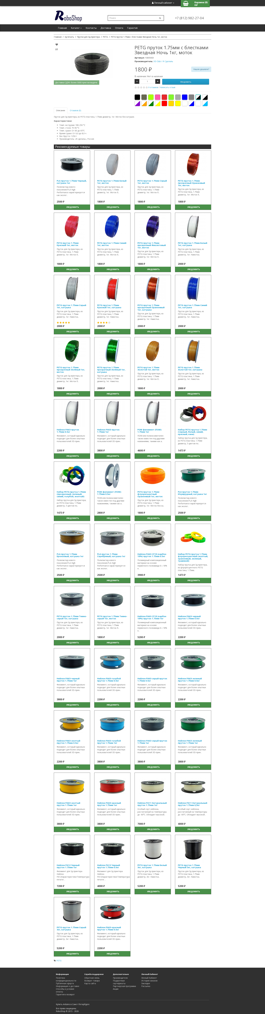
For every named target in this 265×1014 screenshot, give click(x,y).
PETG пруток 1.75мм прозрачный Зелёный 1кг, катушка (111, 369)
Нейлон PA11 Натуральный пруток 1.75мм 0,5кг (192, 804)
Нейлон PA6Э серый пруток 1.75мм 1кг (152, 741)
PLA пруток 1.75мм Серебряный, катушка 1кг (111, 555)
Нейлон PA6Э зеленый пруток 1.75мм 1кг (190, 741)
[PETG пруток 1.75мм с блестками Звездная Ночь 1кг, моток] (92, 63)
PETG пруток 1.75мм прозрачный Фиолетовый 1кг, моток (151, 245)
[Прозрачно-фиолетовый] (137, 103)
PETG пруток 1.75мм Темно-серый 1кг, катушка (72, 617)
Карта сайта (90, 983)
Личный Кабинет (149, 978)
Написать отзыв (167, 87)
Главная (62, 27)
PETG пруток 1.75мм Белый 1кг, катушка (192, 244)
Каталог (75, 27)
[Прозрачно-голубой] (205, 103)
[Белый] (184, 103)
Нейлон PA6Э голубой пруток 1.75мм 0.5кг (109, 679)
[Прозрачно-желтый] (157, 103)
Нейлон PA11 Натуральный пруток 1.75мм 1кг (152, 804)
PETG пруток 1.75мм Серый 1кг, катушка (71, 306)
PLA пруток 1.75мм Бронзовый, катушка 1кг (70, 555)
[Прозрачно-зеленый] (151, 103)
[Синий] (184, 97)
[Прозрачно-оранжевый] (144, 103)
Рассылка (145, 986)
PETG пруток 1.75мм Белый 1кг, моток (111, 181)
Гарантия (132, 27)
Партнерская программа (124, 986)
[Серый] (191, 97)
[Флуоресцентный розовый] (157, 97)
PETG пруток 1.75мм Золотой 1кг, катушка (190, 368)
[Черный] (137, 97)
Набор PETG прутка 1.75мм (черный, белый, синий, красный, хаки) (192, 432)
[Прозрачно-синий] (191, 103)
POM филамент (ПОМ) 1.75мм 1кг (149, 430)
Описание (60, 110)
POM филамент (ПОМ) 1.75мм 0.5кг (109, 493)
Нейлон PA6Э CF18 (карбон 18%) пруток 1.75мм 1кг (151, 617)
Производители (120, 978)
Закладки (145, 983)
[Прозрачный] (198, 103)
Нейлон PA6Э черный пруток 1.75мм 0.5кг (189, 617)
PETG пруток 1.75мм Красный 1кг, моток (68, 244)
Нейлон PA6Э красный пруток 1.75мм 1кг (109, 804)
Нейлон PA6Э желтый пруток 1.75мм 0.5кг (68, 741)
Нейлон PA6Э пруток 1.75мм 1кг (108, 430)
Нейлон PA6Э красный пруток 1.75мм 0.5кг (109, 928)
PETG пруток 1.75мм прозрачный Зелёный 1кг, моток (71, 369)
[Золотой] (171, 103)
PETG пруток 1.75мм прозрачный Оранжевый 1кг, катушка (151, 307)
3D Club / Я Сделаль (163, 61)
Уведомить (185, 81)
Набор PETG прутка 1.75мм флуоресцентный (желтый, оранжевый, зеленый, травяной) (193, 557)
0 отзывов (153, 87)
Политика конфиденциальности (66, 979)
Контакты (91, 27)
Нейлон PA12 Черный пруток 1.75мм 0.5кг (108, 866)
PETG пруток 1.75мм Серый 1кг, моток (152, 181)
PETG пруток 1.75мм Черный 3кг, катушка (189, 866)
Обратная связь (92, 978)
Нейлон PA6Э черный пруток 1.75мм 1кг (68, 679)
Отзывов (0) (75, 110)
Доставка (106, 27)
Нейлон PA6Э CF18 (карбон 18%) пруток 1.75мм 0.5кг (151, 555)
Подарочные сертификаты (119, 982)
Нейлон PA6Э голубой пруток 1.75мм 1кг (109, 741)
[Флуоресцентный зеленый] (171, 97)
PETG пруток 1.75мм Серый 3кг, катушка (71, 928)
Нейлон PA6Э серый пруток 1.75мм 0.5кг (152, 679)
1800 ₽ (143, 69)
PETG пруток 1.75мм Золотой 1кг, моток (148, 368)
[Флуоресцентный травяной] (151, 97)
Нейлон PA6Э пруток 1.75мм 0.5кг (68, 430)
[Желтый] (178, 103)
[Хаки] (144, 97)
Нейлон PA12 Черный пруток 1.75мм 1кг (68, 866)
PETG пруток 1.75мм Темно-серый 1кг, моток (112, 617)
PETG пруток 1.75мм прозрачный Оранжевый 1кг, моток (191, 183)
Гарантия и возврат (65, 994)
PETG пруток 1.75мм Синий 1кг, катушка (192, 306)
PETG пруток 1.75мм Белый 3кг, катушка (152, 866)
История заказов (149, 980)
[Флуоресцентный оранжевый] (164, 97)
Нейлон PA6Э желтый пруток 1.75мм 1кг (68, 804)
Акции (115, 989)
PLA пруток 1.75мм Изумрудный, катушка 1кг (192, 493)
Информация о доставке (67, 986)
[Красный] (164, 103)
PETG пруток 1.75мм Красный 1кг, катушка (109, 306)
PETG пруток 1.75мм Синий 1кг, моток (111, 244)
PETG (58, 960)
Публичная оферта (65, 983)
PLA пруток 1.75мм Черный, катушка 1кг (72, 181)
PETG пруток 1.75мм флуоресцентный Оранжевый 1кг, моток (150, 494)
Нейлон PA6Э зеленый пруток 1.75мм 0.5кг (190, 679)
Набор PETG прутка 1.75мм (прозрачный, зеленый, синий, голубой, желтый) (71, 494)
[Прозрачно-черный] (205, 97)
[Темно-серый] (178, 97)
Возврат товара (92, 980)
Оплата (119, 27)
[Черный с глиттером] (198, 97)
